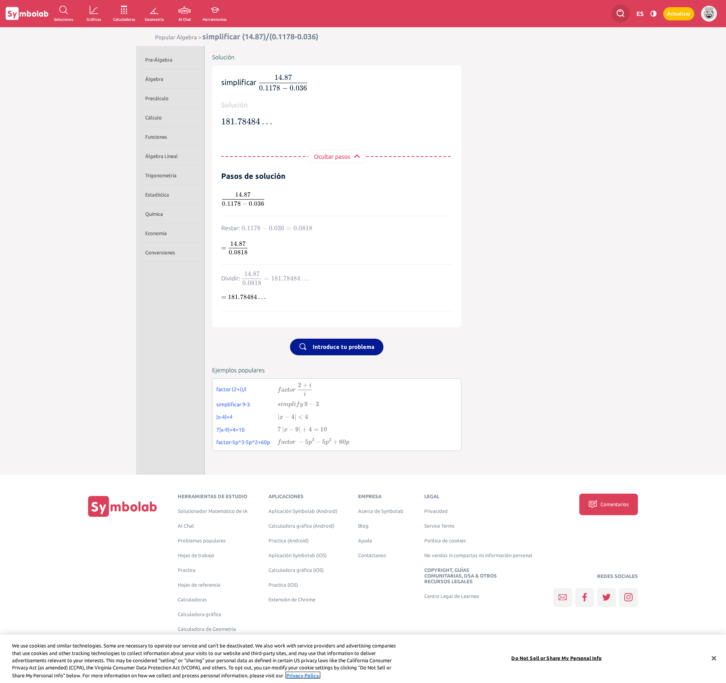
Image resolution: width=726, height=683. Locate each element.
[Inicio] (122, 506)
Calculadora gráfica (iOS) (296, 570)
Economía (156, 233)
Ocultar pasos (332, 156)
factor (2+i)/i (231, 389)
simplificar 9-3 (233, 404)
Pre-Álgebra (158, 59)
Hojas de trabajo (196, 555)
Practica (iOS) (283, 585)
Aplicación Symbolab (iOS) (297, 555)
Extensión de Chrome (291, 599)
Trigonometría (161, 175)
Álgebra (154, 79)
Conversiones (160, 252)
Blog (363, 526)
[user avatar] (709, 14)
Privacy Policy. (303, 675)
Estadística (157, 194)
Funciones (156, 136)
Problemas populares (202, 541)
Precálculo (157, 98)
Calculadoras (192, 599)
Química (154, 214)
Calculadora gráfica (199, 614)
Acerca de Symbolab (380, 511)
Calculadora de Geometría (207, 629)
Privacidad (436, 511)
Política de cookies (445, 541)
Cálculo (153, 117)
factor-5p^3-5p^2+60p (243, 442)
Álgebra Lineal (161, 156)
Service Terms (439, 526)
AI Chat (186, 526)
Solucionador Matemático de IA (213, 511)
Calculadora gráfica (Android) (301, 526)
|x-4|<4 (224, 417)
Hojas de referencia (199, 585)
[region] (363, 659)
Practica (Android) (288, 541)
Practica (186, 570)
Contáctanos (372, 555)
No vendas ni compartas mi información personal (478, 555)
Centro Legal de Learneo (451, 596)
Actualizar (678, 14)
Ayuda (365, 541)
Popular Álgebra (176, 37)
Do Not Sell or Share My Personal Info (556, 658)
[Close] (714, 658)
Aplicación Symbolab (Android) (302, 511)
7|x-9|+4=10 (230, 429)
